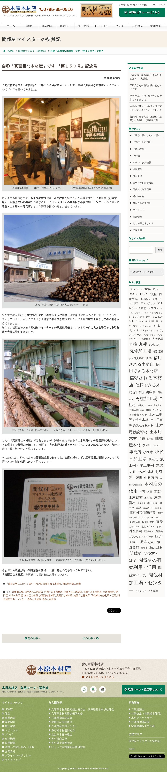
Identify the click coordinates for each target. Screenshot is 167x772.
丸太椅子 (146, 339)
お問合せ (10, 751)
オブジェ (153, 308)
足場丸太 (133, 542)
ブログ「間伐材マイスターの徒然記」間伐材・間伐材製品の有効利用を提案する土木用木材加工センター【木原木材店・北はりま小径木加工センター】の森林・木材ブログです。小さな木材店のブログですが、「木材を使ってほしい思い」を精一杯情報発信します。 (96, 10)
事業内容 (47, 26)
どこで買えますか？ (143, 223)
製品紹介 (65, 26)
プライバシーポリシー (18, 755)
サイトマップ (159, 5)
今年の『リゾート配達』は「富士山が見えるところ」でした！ (146, 108)
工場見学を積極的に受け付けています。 (146, 87)
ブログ (119, 26)
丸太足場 (157, 338)
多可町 (147, 445)
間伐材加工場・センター (146, 582)
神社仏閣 (135, 531)
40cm (155, 289)
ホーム (11, 26)
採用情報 (156, 26)
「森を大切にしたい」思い (19, 583)
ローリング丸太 (145, 326)
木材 (142, 472)
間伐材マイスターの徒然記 (32, 51)
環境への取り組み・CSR (19, 747)
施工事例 (137, 176)
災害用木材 (148, 522)
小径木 (148, 452)
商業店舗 (157, 405)
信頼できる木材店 (92, 592)
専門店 (135, 452)
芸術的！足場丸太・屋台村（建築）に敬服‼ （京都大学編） (146, 118)
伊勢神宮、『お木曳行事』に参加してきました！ (146, 97)
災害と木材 (134, 522)
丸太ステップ (150, 335)
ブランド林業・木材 (141, 317)
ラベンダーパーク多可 (145, 321)
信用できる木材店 (53, 592)
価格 (148, 358)
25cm (139, 289)
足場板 (144, 548)
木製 (149, 491)
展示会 (153, 459)
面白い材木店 (49, 599)
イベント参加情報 (142, 162)
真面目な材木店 (82, 595)
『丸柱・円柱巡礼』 (143, 142)
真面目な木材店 (47, 595)
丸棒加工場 (17, 592)
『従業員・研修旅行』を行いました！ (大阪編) (146, 77)
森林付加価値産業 (142, 512)
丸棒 (143, 344)
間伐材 (135, 553)
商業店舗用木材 (136, 410)
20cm (132, 289)
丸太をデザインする (149, 330)
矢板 (159, 527)
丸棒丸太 (154, 344)
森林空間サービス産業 (151, 517)
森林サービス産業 (152, 508)
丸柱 (133, 344)
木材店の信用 (31, 595)
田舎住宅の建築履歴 (143, 182)
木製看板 (148, 498)
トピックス (101, 26)
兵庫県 (151, 392)
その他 (38, 583)
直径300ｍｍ (134, 527)
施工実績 (83, 26)
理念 (29, 26)
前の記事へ (34, 638)
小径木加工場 (16, 595)
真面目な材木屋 (64, 595)
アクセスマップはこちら (99, 677)
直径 (159, 522)
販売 (158, 536)
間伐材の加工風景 (71, 583)
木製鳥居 (141, 503)
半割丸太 (142, 405)
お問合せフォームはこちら (144, 12)
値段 (141, 392)
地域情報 (137, 169)
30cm (147, 289)
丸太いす (134, 330)
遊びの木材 (138, 196)
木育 (142, 491)
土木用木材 (108, 592)
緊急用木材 (149, 531)
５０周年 (153, 591)
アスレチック (148, 303)
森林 (138, 507)
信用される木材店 (34, 592)
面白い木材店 (34, 599)
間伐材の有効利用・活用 (103, 595)
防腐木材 (137, 230)
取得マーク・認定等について (145, 689)
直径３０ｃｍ (148, 526)
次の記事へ (89, 638)
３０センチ (141, 591)
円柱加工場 (146, 398)
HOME (10, 51)
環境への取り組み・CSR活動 (134, 5)
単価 (150, 405)
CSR (143, 294)
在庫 (142, 438)
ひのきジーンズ (149, 299)
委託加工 (156, 446)
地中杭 (150, 439)
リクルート (138, 209)
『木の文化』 (140, 149)
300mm (133, 294)
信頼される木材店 (52, 583)
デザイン (139, 313)
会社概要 (138, 26)
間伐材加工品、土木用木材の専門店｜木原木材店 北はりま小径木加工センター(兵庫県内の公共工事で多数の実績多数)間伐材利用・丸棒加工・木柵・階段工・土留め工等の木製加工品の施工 (19, 9)
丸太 (157, 325)
